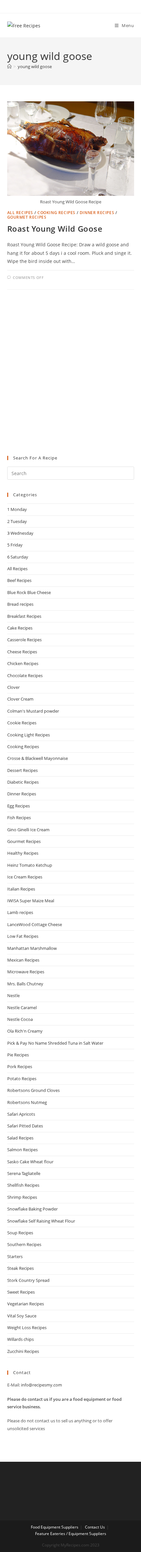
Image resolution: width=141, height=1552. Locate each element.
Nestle (13, 995)
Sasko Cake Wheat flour (30, 1162)
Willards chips (20, 1339)
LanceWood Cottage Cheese (34, 924)
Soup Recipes (20, 1233)
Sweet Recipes (21, 1292)
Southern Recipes (24, 1244)
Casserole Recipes (24, 640)
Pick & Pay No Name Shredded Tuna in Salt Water (55, 1043)
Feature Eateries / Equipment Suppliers (70, 1533)
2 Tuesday (17, 521)
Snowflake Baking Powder (32, 1209)
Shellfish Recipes (23, 1185)
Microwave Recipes (25, 972)
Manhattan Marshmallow (32, 948)
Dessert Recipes (22, 770)
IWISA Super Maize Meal (30, 901)
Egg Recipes (18, 806)
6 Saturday (17, 557)
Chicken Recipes (22, 663)
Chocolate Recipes (25, 675)
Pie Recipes (18, 1055)
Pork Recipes (19, 1066)
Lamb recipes (20, 912)
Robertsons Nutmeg (27, 1102)
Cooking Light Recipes (28, 735)
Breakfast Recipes (24, 616)
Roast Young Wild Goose (55, 228)
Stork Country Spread (28, 1280)
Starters (15, 1256)
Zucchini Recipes (23, 1351)
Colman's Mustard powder (33, 711)
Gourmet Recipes (27, 217)
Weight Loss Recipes (27, 1327)
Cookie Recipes (21, 723)
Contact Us (95, 1527)
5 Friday (15, 545)
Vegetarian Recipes (25, 1304)
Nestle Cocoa (20, 1019)
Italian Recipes (21, 889)
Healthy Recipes (22, 853)
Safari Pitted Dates (25, 1126)
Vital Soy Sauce (21, 1316)
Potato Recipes (21, 1078)
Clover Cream (20, 699)
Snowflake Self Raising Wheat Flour (41, 1221)
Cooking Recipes (56, 212)
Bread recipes (20, 604)
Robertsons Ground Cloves (33, 1090)
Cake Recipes (19, 628)
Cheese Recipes (22, 652)
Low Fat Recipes (22, 936)
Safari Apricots (21, 1114)
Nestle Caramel (22, 1007)
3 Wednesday (20, 533)
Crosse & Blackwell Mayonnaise (37, 758)
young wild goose (35, 66)
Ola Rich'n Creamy (25, 1031)
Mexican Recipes (23, 960)
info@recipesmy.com (41, 1385)
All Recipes (20, 212)
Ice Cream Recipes (24, 877)
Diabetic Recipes (23, 782)
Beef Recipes (19, 580)
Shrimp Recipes (22, 1197)
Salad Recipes (20, 1138)
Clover (13, 687)
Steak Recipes (20, 1268)
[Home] (9, 66)
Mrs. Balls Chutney (25, 984)
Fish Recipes (19, 817)
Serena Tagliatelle (23, 1173)
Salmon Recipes (22, 1150)
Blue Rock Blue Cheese (29, 592)
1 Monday (17, 509)
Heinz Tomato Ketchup (29, 865)
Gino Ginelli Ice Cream (28, 830)
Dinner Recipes (97, 212)
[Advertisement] (70, 373)
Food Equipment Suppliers (54, 1527)
